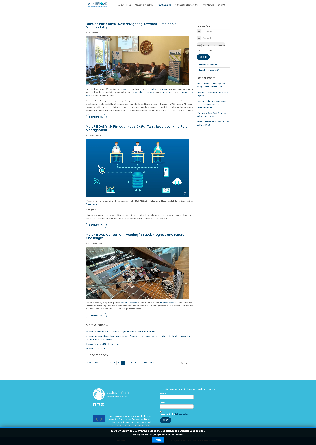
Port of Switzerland (129, 302)
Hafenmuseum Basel (169, 302)
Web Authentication (213, 45)
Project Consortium (144, 5)
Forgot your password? (209, 70)
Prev (96, 362)
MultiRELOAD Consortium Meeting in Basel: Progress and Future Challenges (135, 236)
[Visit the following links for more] (94, 404)
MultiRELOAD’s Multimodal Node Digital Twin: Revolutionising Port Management (136, 128)
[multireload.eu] (98, 4)
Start (89, 362)
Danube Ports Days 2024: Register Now (102, 344)
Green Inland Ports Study (144, 92)
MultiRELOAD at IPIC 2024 (97, 348)
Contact (222, 5)
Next (145, 362)
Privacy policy (181, 414)
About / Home (124, 5)
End (152, 362)
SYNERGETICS (166, 92)
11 (139, 362)
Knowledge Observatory (186, 5)
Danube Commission (158, 89)
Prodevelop (91, 204)
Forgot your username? (209, 64)
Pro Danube (125, 89)
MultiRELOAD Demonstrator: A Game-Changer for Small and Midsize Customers (120, 331)
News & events (164, 5)
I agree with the (174, 414)
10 (135, 362)
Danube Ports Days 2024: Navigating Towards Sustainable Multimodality (131, 26)
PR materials (208, 5)
